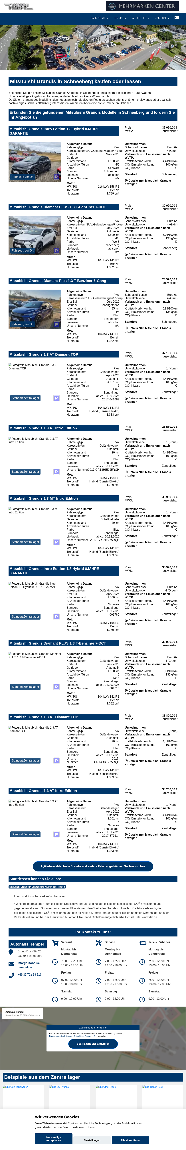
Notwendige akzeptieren (53, 1139)
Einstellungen (92, 1140)
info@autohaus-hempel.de (29, 965)
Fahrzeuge (98, 18)
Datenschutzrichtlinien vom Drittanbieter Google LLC (72, 1036)
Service (119, 18)
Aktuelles (139, 18)
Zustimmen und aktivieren (93, 1043)
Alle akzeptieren (130, 1140)
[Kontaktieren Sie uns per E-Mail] (177, 17)
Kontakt (160, 18)
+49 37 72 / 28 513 (30, 974)
